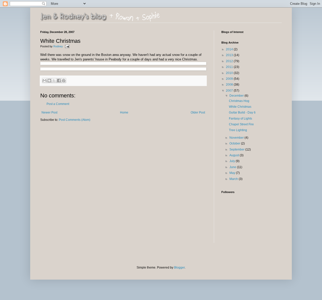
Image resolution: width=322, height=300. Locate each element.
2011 (230, 67)
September (237, 149)
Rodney (58, 46)
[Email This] (44, 80)
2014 (230, 49)
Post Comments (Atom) (74, 120)
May (232, 173)
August (234, 155)
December (237, 95)
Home (124, 112)
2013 (230, 55)
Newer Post (49, 112)
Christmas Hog (239, 101)
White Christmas (240, 106)
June (233, 167)
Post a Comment (58, 104)
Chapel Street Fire (241, 124)
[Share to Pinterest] (63, 80)
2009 (230, 79)
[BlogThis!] (49, 80)
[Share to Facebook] (58, 80)
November (237, 137)
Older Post (198, 112)
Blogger (179, 267)
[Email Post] (66, 46)
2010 (230, 73)
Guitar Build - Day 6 (242, 112)
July (232, 161)
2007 (230, 90)
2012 (230, 61)
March (234, 179)
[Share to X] (54, 80)
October (235, 143)
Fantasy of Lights (240, 118)
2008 (230, 84)
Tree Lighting (238, 130)
